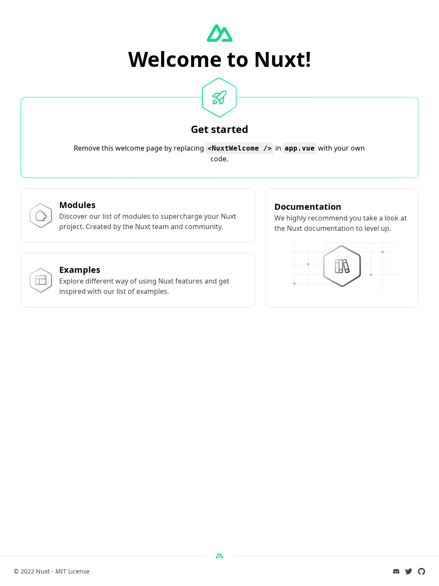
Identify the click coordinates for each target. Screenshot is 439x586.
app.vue (300, 148)
